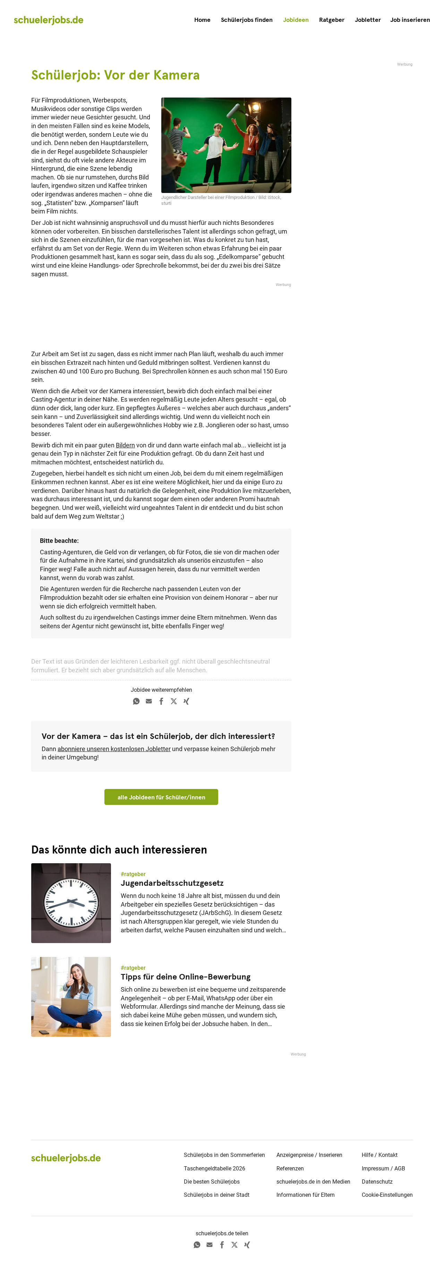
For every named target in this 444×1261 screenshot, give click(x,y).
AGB (399, 1168)
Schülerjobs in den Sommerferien (224, 1155)
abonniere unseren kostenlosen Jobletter (114, 749)
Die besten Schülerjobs (212, 1181)
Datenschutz (377, 1181)
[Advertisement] (161, 314)
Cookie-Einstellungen (387, 1195)
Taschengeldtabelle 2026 (214, 1168)
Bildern (125, 445)
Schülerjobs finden (247, 20)
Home (202, 20)
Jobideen (296, 20)
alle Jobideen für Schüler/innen (161, 797)
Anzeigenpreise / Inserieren (309, 1155)
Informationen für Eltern (305, 1195)
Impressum (375, 1168)
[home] (48, 20)
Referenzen (290, 1168)
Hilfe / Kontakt (380, 1155)
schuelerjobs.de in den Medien (313, 1181)
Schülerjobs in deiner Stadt (216, 1195)
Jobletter (368, 20)
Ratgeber (331, 20)
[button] (410, 20)
